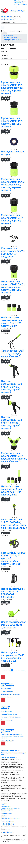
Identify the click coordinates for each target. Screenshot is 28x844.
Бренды (3, 811)
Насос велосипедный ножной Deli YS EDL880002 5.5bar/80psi (13, 592)
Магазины (4, 817)
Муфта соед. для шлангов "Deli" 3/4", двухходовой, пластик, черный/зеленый (14, 457)
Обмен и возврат (6, 806)
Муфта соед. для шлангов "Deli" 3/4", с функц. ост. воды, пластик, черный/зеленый (13, 287)
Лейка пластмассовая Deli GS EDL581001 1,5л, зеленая (13, 625)
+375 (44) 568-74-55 (7, 18)
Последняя (22, 670)
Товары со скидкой (6, 810)
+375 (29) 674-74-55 (7, 19)
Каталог (4, 33)
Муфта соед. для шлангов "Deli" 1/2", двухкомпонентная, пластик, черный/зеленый (12, 88)
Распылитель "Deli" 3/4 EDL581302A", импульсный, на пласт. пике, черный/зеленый (14, 523)
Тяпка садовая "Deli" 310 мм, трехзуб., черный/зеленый (12, 353)
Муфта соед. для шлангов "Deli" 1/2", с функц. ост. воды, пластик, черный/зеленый (12, 185)
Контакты (3, 815)
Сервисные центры (6, 813)
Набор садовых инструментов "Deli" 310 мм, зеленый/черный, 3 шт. (12, 656)
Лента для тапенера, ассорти (12, 153)
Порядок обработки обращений (10, 808)
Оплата (3, 804)
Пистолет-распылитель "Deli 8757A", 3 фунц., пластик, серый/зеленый (11, 387)
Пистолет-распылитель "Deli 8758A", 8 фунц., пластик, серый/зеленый (11, 423)
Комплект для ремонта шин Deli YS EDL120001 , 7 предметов (12, 252)
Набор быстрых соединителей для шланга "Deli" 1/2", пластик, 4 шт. (11, 490)
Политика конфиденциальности (10, 818)
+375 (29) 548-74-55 (7, 16)
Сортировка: (4, 55)
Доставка (4, 803)
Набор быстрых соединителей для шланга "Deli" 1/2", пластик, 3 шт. (11, 321)
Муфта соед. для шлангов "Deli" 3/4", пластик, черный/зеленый (12, 219)
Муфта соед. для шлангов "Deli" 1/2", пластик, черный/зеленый (12, 122)
